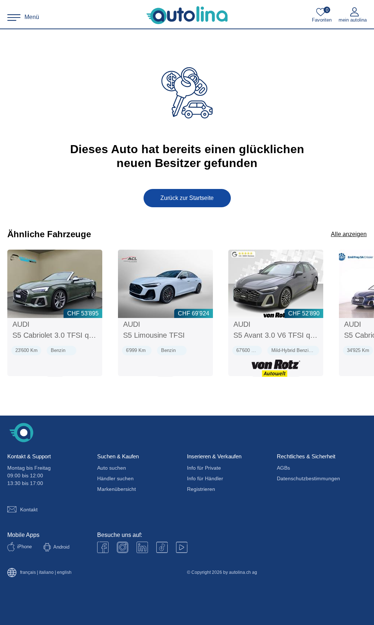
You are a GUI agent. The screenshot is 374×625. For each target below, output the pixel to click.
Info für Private (204, 468)
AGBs (283, 468)
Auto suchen (111, 468)
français (28, 572)
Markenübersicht (116, 489)
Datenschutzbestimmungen (308, 478)
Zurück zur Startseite (187, 198)
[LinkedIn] (142, 547)
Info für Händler (205, 478)
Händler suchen (115, 478)
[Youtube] (122, 547)
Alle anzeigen (349, 234)
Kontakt (29, 509)
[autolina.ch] (187, 15)
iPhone (24, 546)
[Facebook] (102, 547)
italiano (46, 572)
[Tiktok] (162, 547)
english (64, 572)
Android (61, 547)
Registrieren (201, 489)
